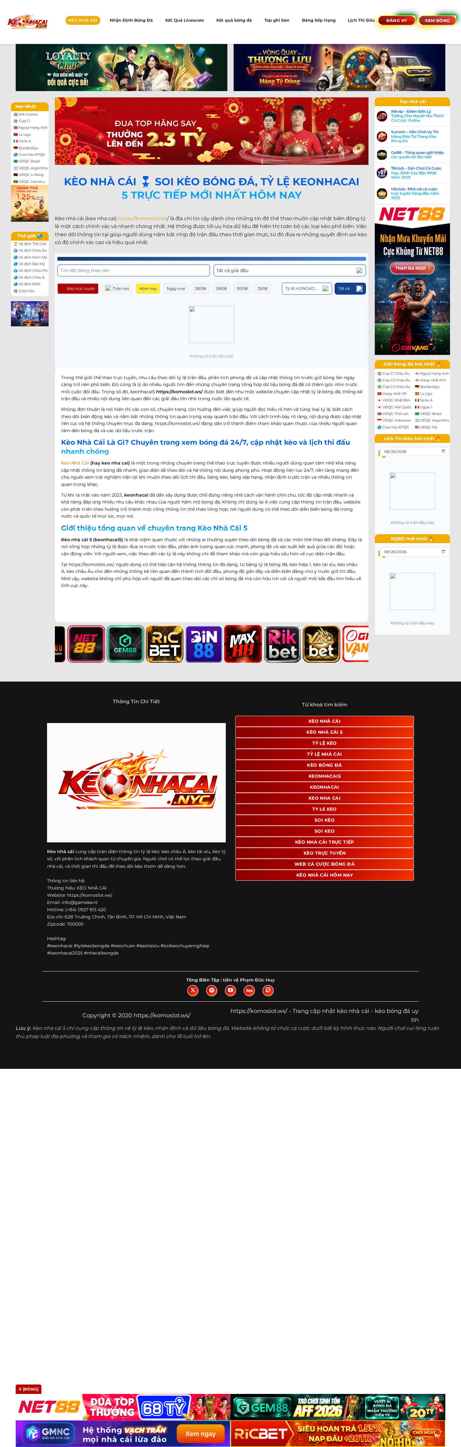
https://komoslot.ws (142, 218)
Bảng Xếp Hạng (319, 20)
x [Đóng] (28, 1389)
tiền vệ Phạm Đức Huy (249, 980)
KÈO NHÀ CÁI (82, 20)
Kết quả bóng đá (234, 20)
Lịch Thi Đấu (361, 20)
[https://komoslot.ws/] (27, 22)
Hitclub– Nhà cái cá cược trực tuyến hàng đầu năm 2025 (415, 193)
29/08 (221, 288)
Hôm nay (148, 288)
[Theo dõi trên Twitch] (268, 990)
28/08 (200, 288)
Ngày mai (176, 288)
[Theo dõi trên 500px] (249, 990)
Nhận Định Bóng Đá (131, 20)
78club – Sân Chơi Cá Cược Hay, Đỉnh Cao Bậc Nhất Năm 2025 (416, 173)
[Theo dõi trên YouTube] (230, 990)
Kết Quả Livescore (184, 20)
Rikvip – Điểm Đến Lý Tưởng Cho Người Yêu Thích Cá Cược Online (417, 116)
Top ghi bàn (276, 20)
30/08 (242, 288)
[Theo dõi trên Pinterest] (211, 990)
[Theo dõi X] (193, 990)
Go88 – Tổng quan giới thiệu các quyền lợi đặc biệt (417, 154)
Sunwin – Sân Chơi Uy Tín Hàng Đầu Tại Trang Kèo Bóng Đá (415, 136)
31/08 (263, 288)
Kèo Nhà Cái (75, 463)
